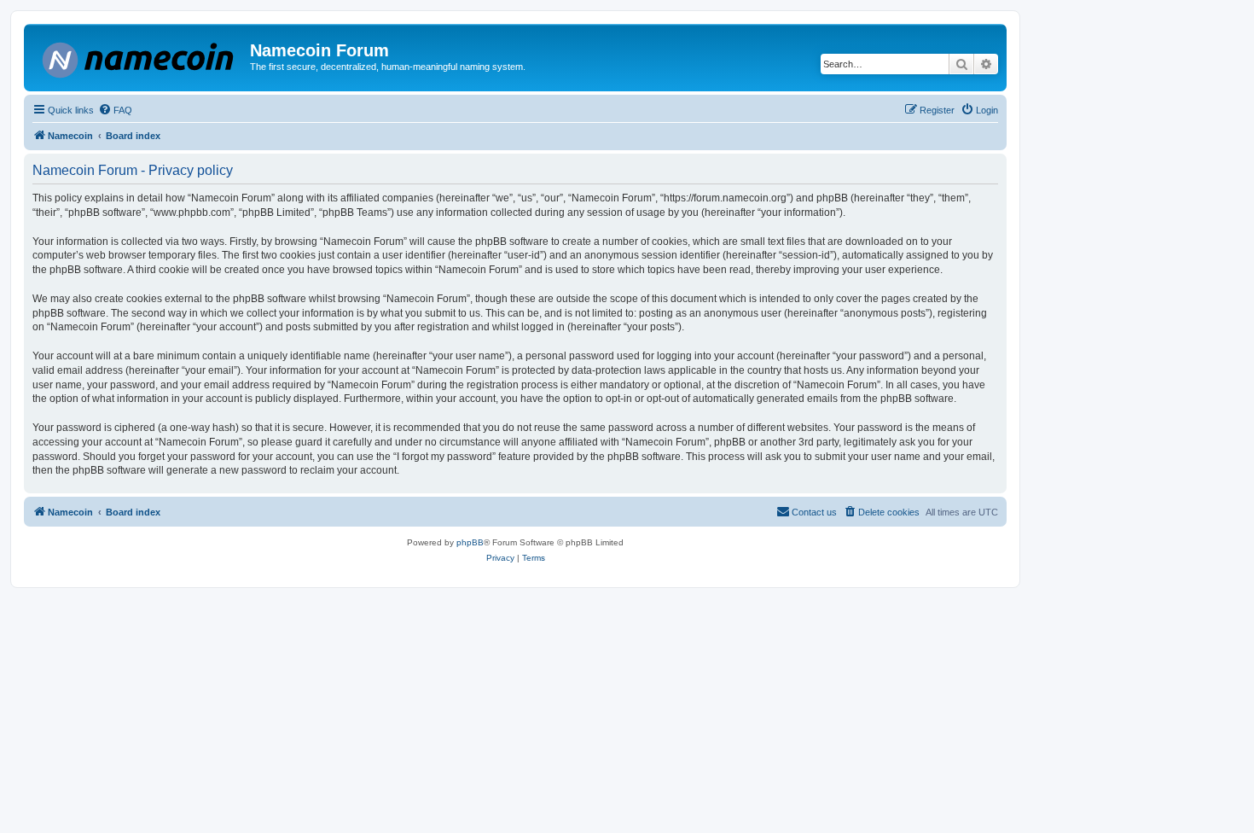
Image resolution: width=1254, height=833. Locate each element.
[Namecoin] (139, 56)
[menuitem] (115, 110)
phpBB (470, 542)
